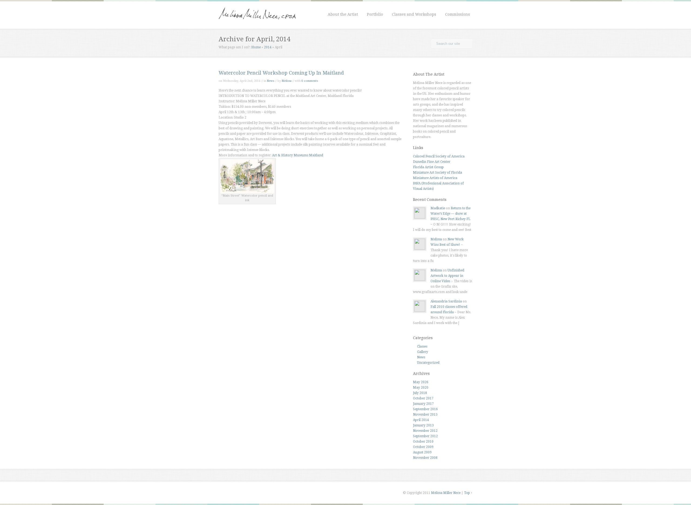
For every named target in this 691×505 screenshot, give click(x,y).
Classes (422, 346)
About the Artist (343, 14)
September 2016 (425, 409)
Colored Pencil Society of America (439, 156)
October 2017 (423, 398)
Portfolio (375, 14)
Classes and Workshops (414, 14)
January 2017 (423, 404)
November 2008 (425, 458)
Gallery (422, 352)
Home (256, 47)
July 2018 (420, 393)
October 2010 (423, 441)
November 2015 (425, 414)
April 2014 (421, 420)
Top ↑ (468, 493)
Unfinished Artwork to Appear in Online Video (447, 275)
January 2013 (423, 425)
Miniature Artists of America (435, 178)
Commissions (457, 14)
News (270, 80)
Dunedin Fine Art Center (431, 162)
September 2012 (425, 436)
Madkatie (438, 208)
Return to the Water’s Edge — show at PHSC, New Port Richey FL (450, 213)
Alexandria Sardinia (446, 301)
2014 (268, 47)
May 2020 (420, 387)
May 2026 (420, 382)
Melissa (287, 80)
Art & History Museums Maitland (297, 155)
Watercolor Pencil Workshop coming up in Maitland (281, 73)
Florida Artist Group (428, 167)
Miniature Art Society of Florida (437, 172)
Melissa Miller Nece (445, 493)
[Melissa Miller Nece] (257, 23)
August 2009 (422, 452)
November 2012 (425, 431)
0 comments (310, 80)
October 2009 (423, 447)
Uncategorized (428, 363)
